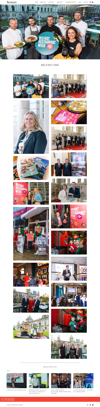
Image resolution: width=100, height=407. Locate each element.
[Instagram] (87, 405)
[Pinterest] (90, 405)
